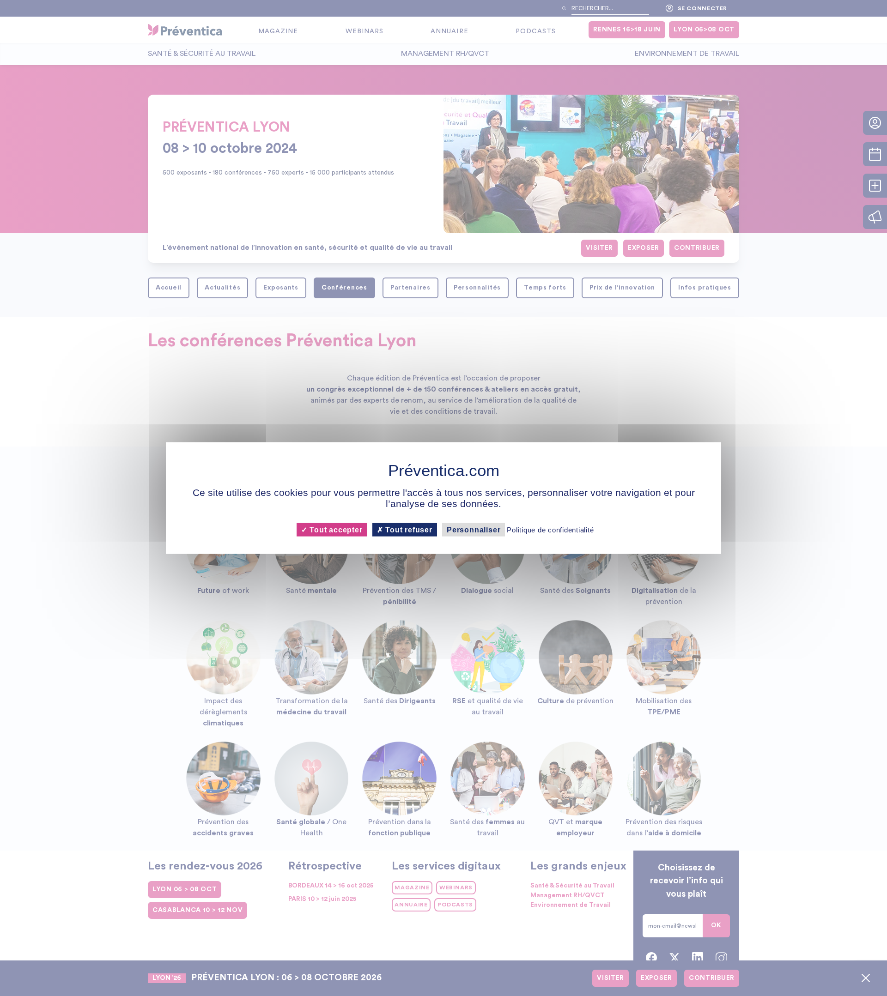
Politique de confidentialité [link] (550, 530)
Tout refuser (407, 530)
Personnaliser (473, 530)
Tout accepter (334, 530)
